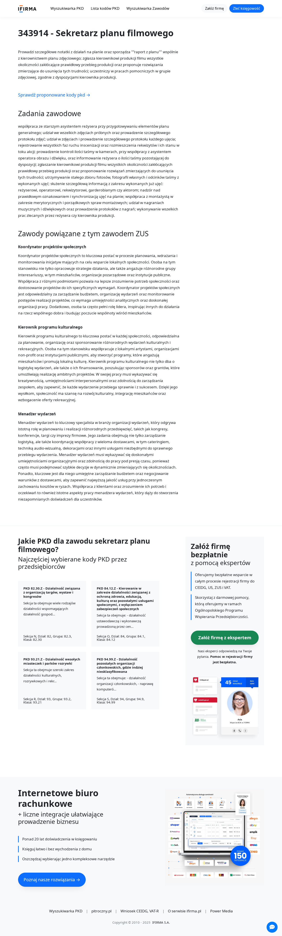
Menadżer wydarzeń (37, 414)
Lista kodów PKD (105, 8)
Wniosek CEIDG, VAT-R (140, 910)
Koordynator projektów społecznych (52, 247)
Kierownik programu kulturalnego (50, 327)
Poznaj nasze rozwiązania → (52, 880)
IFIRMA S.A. (161, 922)
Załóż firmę (214, 8)
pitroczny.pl (101, 910)
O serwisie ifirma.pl (184, 910)
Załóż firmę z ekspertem (224, 637)
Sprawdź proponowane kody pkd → (54, 95)
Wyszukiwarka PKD (67, 8)
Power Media (221, 910)
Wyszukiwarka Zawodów (147, 8)
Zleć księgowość (246, 8)
